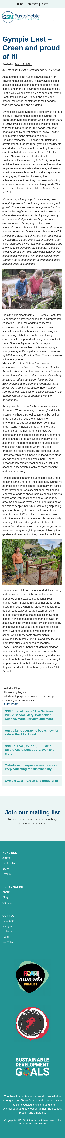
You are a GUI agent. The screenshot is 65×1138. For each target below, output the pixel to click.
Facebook (8, 920)
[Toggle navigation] (57, 17)
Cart (45, 4)
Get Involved (9, 863)
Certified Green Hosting (35, 1123)
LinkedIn (7, 931)
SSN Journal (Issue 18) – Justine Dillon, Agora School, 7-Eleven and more (29, 749)
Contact (33, 4)
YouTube (7, 942)
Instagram (8, 926)
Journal (6, 857)
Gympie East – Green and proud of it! (31, 780)
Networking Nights (15, 692)
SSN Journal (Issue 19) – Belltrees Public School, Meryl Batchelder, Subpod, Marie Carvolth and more (29, 715)
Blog (20, 4)
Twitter (6, 936)
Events (6, 874)
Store (5, 868)
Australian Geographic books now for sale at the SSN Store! (31, 732)
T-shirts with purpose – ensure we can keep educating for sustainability (32, 767)
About (6, 892)
